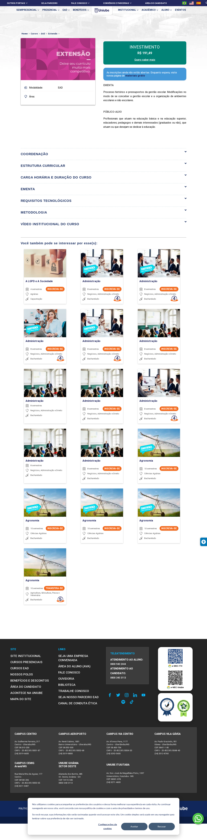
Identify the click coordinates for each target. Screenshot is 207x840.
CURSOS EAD (19, 668)
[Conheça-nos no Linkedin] (136, 695)
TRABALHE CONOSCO (73, 691)
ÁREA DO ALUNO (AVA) (74, 666)
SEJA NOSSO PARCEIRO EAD (78, 697)
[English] (191, 3)
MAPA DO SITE (20, 699)
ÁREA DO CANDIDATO (25, 687)
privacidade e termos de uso (135, 808)
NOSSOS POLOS (21, 674)
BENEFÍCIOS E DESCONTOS (29, 680)
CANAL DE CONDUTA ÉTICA (77, 703)
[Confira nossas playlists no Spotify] (124, 702)
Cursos (34, 33)
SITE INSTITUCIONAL (25, 656)
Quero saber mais (144, 59)
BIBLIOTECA (67, 685)
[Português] (184, 3)
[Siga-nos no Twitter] (119, 695)
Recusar (162, 826)
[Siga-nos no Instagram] (127, 695)
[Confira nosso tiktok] (132, 702)
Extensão (52, 33)
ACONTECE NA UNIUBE (26, 693)
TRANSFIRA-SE (54, 588)
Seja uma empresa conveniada (73, 658)
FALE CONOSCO (69, 672)
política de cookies (94, 808)
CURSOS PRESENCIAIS (26, 662)
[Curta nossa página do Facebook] (110, 695)
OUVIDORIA (66, 678)
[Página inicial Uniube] (101, 10)
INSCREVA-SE (55, 289)
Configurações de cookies (107, 826)
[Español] (198, 3)
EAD (43, 33)
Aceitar (134, 826)
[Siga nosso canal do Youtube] (144, 695)
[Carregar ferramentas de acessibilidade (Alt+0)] (203, 542)
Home (25, 33)
